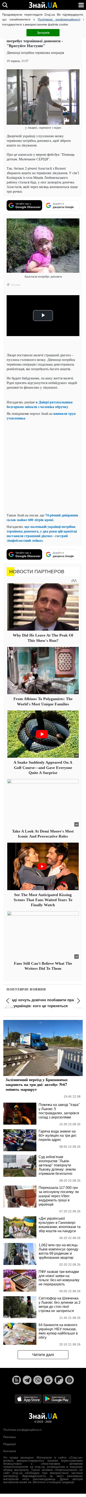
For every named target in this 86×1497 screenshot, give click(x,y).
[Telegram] (27, 1380)
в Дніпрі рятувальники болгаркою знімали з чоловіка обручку (40, 404)
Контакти (9, 1451)
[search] (5, 5)
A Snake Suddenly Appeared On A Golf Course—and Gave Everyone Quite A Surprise (42, 767)
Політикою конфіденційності (59, 19)
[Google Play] (57, 1398)
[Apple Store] (29, 1398)
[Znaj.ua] (43, 5)
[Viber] (37, 1380)
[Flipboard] (58, 1380)
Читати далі (43, 1354)
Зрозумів (43, 32)
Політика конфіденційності (22, 1429)
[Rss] (16, 1380)
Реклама (9, 1437)
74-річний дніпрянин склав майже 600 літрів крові (42, 517)
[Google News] (48, 1380)
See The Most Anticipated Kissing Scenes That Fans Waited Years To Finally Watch (43, 900)
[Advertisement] (43, 466)
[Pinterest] (69, 1380)
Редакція (9, 1444)
